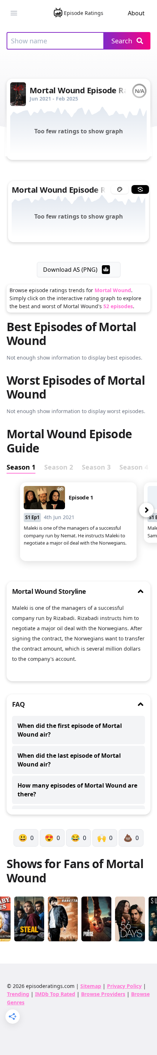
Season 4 (133, 467)
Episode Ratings (83, 12)
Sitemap (90, 986)
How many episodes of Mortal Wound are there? (77, 789)
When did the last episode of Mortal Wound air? (69, 760)
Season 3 (96, 467)
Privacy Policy (124, 986)
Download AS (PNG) (70, 270)
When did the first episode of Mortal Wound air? (70, 730)
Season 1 (21, 467)
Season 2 (58, 467)
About (136, 13)
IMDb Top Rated (55, 994)
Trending (18, 994)
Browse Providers (103, 994)
